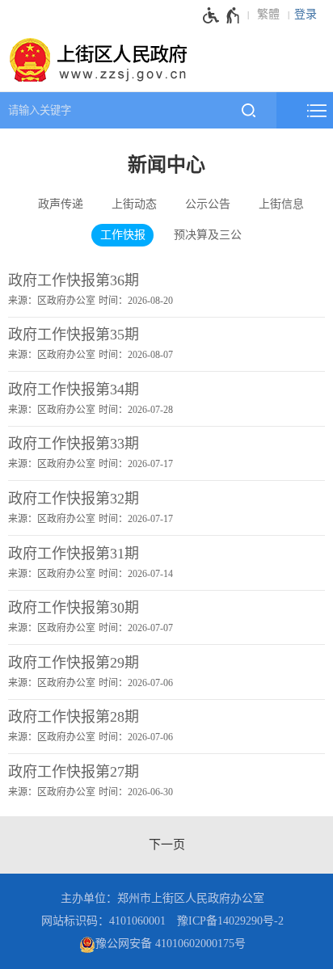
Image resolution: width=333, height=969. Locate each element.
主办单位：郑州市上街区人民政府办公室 (162, 898)
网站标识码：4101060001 (103, 921)
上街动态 (134, 204)
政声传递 (60, 204)
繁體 (268, 14)
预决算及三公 (208, 235)
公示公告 (207, 204)
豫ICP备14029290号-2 (230, 921)
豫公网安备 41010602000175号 (170, 943)
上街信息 (281, 204)
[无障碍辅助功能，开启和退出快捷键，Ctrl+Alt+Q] (221, 15)
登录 (305, 14)
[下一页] (167, 844)
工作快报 (122, 235)
